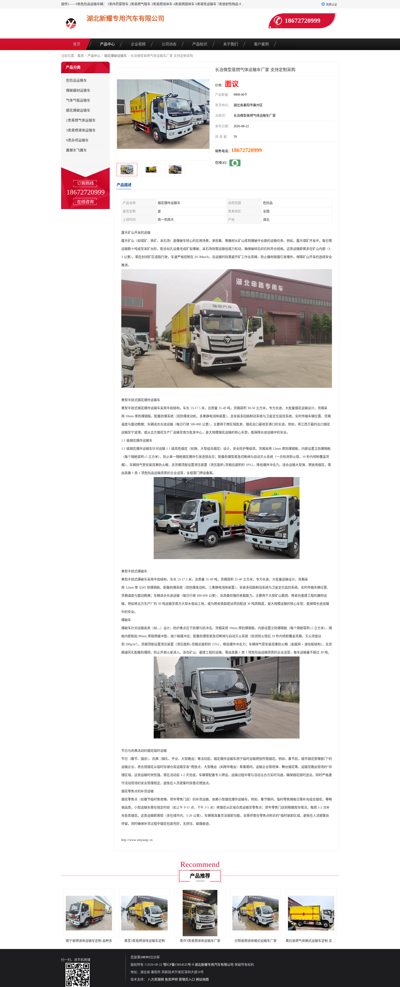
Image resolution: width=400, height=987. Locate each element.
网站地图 (202, 979)
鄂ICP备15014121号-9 (178, 964)
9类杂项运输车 (77, 140)
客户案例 (261, 44)
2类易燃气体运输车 (81, 120)
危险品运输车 (76, 80)
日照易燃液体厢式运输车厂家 (200, 940)
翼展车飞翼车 (76, 150)
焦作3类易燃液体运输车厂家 (144, 940)
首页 (76, 44)
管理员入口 (187, 979)
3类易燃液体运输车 (81, 130)
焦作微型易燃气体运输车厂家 (311, 940)
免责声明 (171, 979)
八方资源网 (156, 979)
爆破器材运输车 (78, 90)
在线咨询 (85, 202)
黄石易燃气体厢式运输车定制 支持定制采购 (261, 940)
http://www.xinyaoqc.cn (137, 840)
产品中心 (107, 44)
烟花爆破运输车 (115, 55)
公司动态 (169, 44)
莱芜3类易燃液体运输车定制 (89, 940)
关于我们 (230, 44)
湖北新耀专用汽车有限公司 (214, 964)
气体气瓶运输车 (78, 100)
